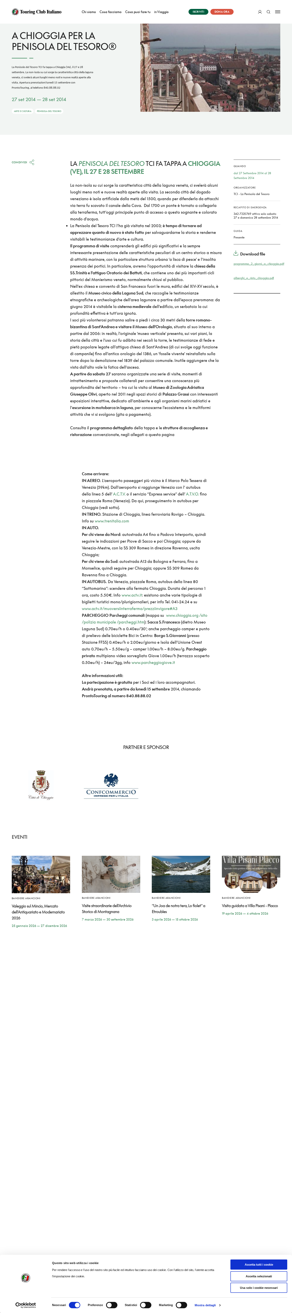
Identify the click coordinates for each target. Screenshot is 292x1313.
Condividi (19, 162)
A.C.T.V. (119, 494)
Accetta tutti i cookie (259, 1264)
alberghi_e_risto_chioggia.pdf (254, 278)
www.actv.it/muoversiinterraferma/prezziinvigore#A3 (129, 608)
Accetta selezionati (259, 1276)
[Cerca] (268, 12)
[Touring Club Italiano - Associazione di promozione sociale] (36, 11)
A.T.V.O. (192, 494)
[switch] (111, 1305)
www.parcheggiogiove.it (153, 662)
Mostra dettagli (205, 1305)
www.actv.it (132, 595)
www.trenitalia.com (112, 520)
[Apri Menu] (277, 12)
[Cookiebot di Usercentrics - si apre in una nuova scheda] (25, 1305)
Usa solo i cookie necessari (259, 1287)
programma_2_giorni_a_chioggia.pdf (259, 263)
